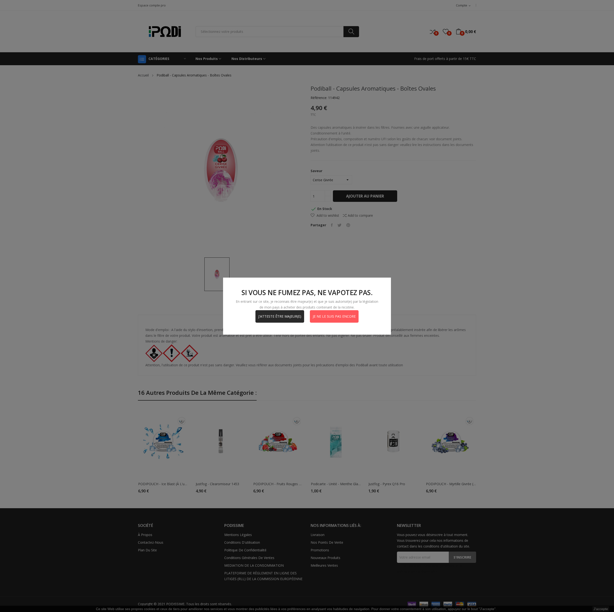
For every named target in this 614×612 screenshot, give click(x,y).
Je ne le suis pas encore (334, 316)
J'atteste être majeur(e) (279, 316)
